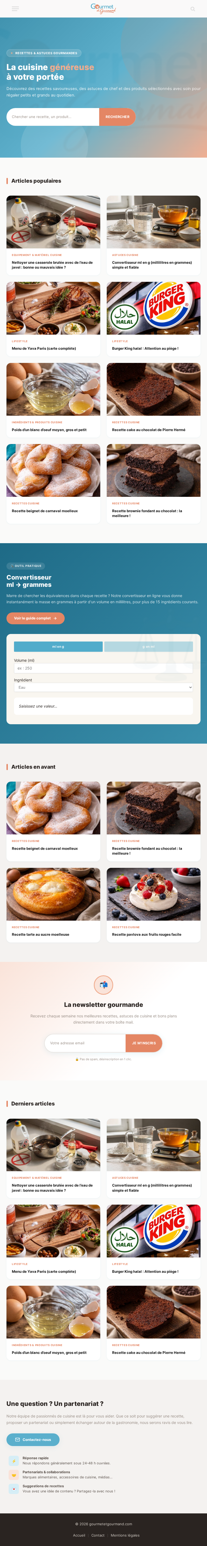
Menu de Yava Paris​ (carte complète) (44, 348)
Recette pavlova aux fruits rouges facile (146, 934)
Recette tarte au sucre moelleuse (40, 934)
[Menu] (15, 9)
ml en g (58, 646)
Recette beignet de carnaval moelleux (45, 511)
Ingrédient (23, 680)
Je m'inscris (144, 1043)
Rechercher (117, 117)
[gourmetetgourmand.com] (103, 9)
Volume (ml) (24, 660)
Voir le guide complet (32, 618)
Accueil (79, 1535)
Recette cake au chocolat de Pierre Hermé (148, 430)
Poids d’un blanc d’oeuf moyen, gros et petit (49, 430)
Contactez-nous (37, 1439)
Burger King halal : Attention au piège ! (145, 348)
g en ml (149, 646)
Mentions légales (125, 1535)
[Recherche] (192, 9)
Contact (98, 1535)
